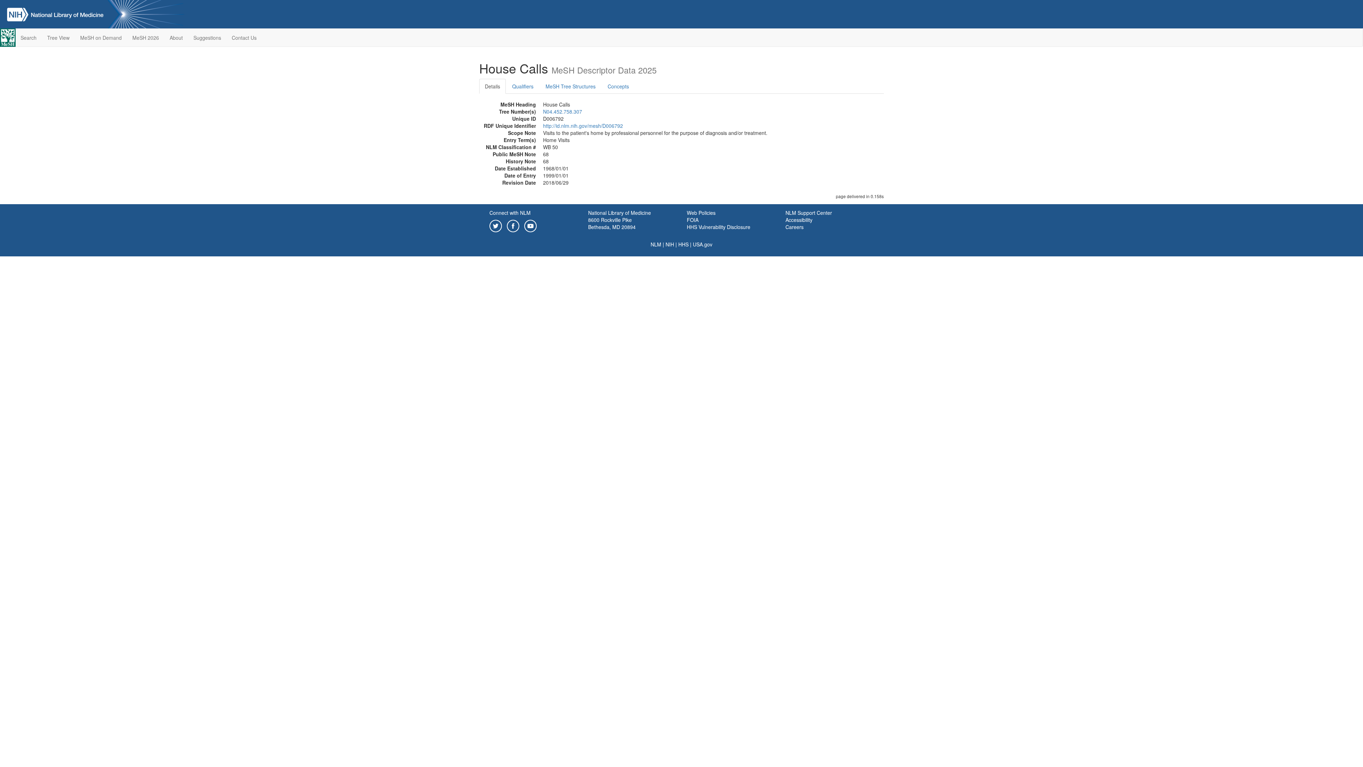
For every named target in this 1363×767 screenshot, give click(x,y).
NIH (670, 244)
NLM (656, 244)
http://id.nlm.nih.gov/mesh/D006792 (583, 125)
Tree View (58, 37)
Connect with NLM (510, 212)
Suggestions (207, 37)
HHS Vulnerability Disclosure (718, 226)
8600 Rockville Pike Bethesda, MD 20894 (612, 223)
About (176, 37)
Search (29, 37)
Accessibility (798, 219)
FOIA (693, 219)
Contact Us (244, 37)
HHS (683, 244)
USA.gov (702, 244)
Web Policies (701, 212)
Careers (794, 226)
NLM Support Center (808, 212)
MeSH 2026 (145, 37)
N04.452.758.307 (562, 111)
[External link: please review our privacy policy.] (495, 225)
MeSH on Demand (101, 37)
